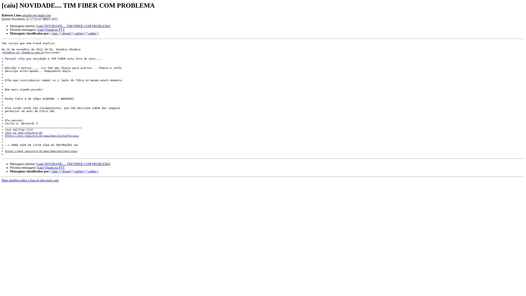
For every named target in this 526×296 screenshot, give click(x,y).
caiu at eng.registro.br (24, 132)
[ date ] (55, 33)
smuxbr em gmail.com (36, 15)
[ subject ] (79, 33)
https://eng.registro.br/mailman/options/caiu (41, 151)
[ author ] (92, 33)
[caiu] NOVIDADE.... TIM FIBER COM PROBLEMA (73, 26)
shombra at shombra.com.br (23, 52)
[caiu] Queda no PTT (51, 29)
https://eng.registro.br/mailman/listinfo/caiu (42, 135)
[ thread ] (66, 33)
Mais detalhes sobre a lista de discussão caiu (30, 180)
